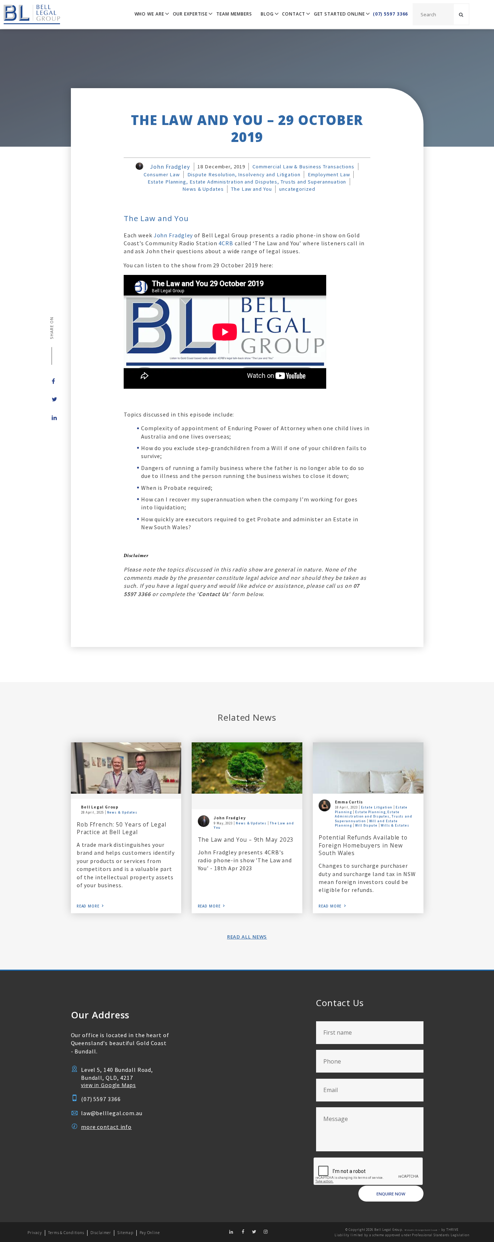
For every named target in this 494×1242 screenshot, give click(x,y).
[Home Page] (30, 14)
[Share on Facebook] (51, 381)
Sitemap (125, 1232)
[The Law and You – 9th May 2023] (247, 768)
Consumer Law (162, 174)
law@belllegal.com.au (111, 1113)
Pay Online (150, 1232)
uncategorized (297, 189)
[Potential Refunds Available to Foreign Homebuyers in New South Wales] (368, 768)
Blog (267, 14)
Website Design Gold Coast (421, 1230)
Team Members (234, 14)
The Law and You (251, 189)
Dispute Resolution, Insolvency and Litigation (244, 174)
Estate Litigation (376, 807)
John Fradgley (170, 166)
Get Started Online (339, 14)
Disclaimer (100, 1232)
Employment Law (329, 174)
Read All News (247, 936)
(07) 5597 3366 (390, 14)
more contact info (106, 1126)
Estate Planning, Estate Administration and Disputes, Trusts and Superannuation (247, 181)
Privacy (34, 1232)
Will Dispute (366, 825)
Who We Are (149, 14)
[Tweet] (51, 399)
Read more (88, 906)
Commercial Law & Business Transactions (303, 166)
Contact (293, 14)
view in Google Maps (108, 1085)
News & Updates (203, 189)
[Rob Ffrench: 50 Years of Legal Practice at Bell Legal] (126, 768)
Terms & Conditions (66, 1232)
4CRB (225, 243)
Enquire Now (390, 1193)
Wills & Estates (395, 825)
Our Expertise (190, 14)
